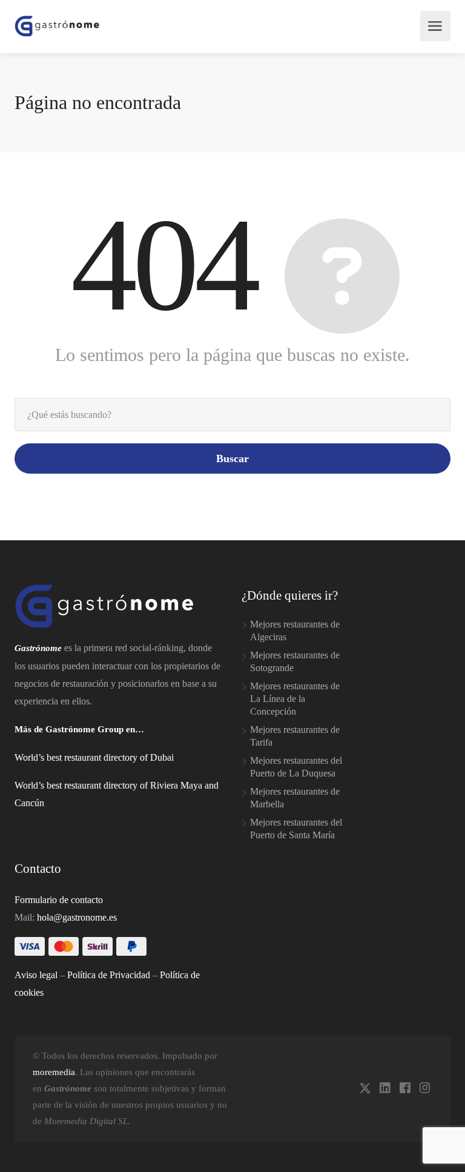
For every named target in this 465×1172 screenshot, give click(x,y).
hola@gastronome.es (77, 917)
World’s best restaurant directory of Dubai (94, 757)
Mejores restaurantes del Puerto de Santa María (296, 828)
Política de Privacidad (108, 975)
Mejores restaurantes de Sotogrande (295, 661)
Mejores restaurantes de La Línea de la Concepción (295, 699)
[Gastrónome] (58, 26)
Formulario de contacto (59, 900)
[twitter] (364, 1088)
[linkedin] (384, 1088)
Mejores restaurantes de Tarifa (295, 735)
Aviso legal (36, 975)
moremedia (54, 1072)
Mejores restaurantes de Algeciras (295, 630)
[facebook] (404, 1088)
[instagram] (424, 1088)
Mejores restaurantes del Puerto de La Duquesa (296, 766)
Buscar (232, 458)
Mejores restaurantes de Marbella (295, 797)
